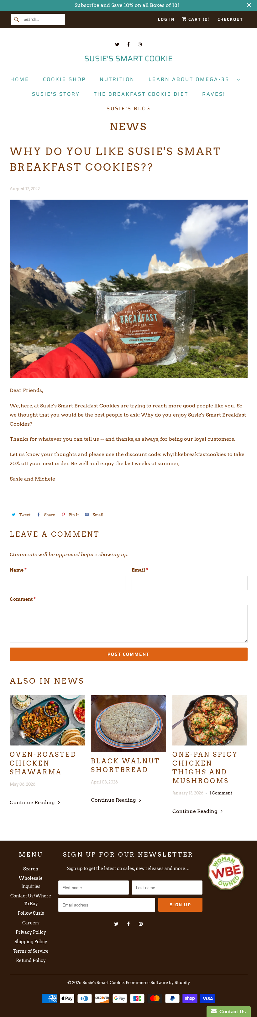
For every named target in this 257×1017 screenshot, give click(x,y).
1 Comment (220, 792)
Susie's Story (56, 94)
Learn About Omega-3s (191, 79)
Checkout (230, 19)
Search (30, 868)
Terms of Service (31, 951)
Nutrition (117, 79)
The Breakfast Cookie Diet (141, 94)
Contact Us (231, 1011)
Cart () (198, 19)
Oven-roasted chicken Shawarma (43, 763)
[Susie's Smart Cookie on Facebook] (128, 44)
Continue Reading (33, 802)
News (128, 127)
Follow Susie (31, 913)
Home (19, 79)
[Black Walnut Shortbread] (128, 723)
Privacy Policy (31, 932)
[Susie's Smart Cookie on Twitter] (117, 44)
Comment (23, 599)
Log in (166, 19)
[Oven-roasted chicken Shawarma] (47, 720)
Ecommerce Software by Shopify (158, 982)
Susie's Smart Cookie (103, 982)
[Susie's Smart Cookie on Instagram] (140, 44)
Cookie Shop (64, 79)
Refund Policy (31, 960)
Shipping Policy (30, 941)
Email (140, 570)
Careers (30, 922)
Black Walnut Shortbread (125, 765)
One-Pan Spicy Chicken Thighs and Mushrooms (205, 768)
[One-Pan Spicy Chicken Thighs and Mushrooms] (210, 720)
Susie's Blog (129, 108)
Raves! (213, 94)
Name (18, 570)
